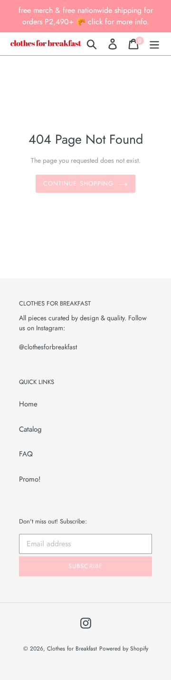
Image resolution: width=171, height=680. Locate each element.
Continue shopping (78, 183)
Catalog (30, 429)
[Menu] (154, 43)
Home (28, 404)
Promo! (30, 479)
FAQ (26, 454)
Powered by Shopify (123, 648)
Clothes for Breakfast (72, 648)
